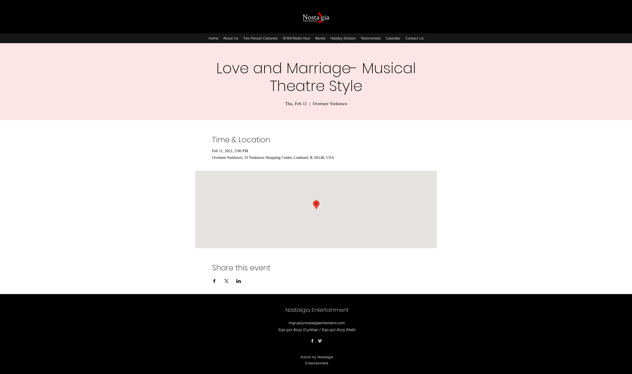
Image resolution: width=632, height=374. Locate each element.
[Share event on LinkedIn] (238, 281)
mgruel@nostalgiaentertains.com (317, 323)
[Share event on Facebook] (214, 281)
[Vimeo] (319, 340)
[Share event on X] (226, 281)
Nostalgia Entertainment (317, 310)
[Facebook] (312, 340)
